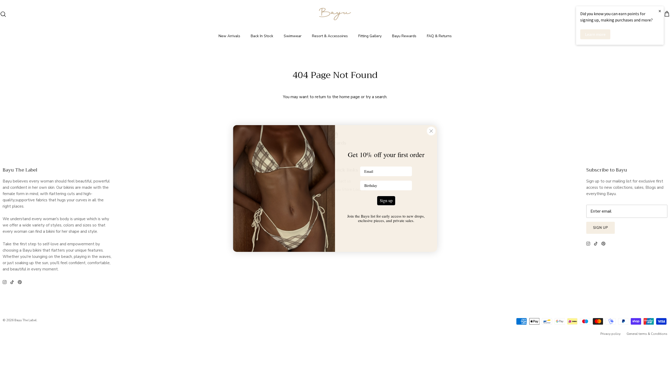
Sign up (386, 200)
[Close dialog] (431, 131)
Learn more (595, 34)
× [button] (659, 11)
